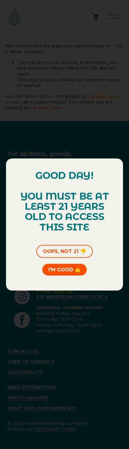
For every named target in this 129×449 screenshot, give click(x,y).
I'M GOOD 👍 (64, 270)
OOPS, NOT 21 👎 (64, 251)
